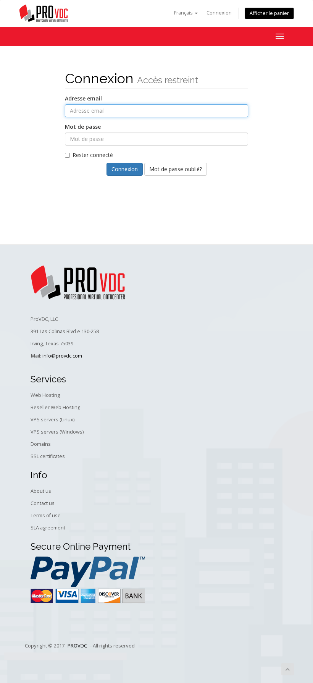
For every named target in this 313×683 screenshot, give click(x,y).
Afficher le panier (269, 13)
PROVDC (77, 645)
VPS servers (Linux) (52, 419)
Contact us (43, 503)
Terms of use (46, 515)
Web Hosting (45, 395)
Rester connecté (93, 155)
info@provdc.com (62, 356)
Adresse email (83, 98)
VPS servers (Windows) (57, 432)
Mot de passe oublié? (175, 169)
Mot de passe (83, 126)
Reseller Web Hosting (55, 407)
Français (184, 13)
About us (41, 491)
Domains (41, 444)
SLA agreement (48, 527)
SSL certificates (48, 456)
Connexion (219, 13)
